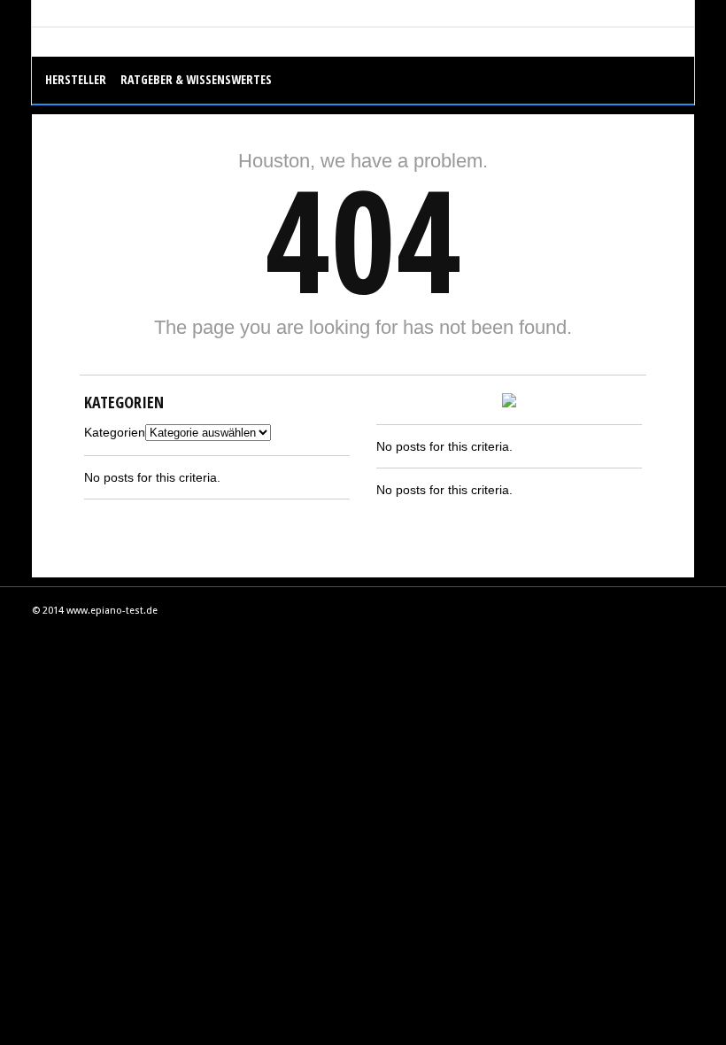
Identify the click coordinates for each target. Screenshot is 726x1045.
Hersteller (75, 79)
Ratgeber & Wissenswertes (196, 79)
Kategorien (114, 432)
